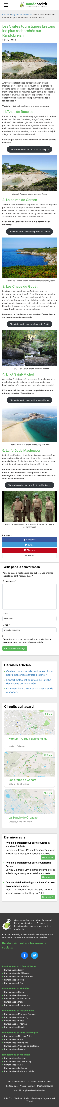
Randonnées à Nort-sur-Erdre (18, 1036)
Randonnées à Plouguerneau (17, 1005)
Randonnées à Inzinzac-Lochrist (19, 1071)
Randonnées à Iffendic (14, 1027)
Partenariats (11, 1086)
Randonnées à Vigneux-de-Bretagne (21, 1046)
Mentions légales (45, 1086)
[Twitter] (34, 955)
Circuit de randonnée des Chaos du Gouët (29, 324)
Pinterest (30, 550)
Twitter (30, 545)
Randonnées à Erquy (14, 970)
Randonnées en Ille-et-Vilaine (18, 1010)
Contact (31, 1086)
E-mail (31, 555)
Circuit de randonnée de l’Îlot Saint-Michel (29, 400)
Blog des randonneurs (21, 14)
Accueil (5, 14)
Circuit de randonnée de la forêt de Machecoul (29, 485)
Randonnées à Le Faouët (15, 1068)
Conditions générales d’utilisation (29, 1090)
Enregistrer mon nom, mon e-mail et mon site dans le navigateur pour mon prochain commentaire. (26, 640)
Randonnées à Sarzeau (15, 1058)
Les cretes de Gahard (23, 780)
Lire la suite (47, 857)
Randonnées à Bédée (14, 1020)
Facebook (31, 539)
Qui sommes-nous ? (17, 1081)
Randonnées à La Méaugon (17, 973)
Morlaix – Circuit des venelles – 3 (29, 740)
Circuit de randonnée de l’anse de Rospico (29, 149)
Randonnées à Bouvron (15, 1049)
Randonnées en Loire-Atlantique (20, 1032)
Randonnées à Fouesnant (16, 995)
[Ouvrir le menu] (6, 5)
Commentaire (9, 581)
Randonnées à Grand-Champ (18, 1061)
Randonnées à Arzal (13, 1064)
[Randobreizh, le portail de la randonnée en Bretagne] (33, 5)
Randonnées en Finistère (15, 988)
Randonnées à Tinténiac (15, 1024)
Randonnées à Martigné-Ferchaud (20, 1014)
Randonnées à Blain (13, 1039)
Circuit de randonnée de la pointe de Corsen (29, 231)
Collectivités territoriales (39, 1081)
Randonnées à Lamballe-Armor (18, 976)
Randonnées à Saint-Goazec (17, 998)
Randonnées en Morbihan (16, 1054)
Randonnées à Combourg (16, 1017)
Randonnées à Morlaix (14, 1002)
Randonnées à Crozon (14, 992)
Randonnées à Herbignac (16, 1042)
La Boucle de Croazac (23, 817)
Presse (22, 1086)
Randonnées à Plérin (13, 983)
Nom (5, 613)
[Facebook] (24, 955)
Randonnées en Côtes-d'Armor (19, 966)
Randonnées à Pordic (14, 979)
